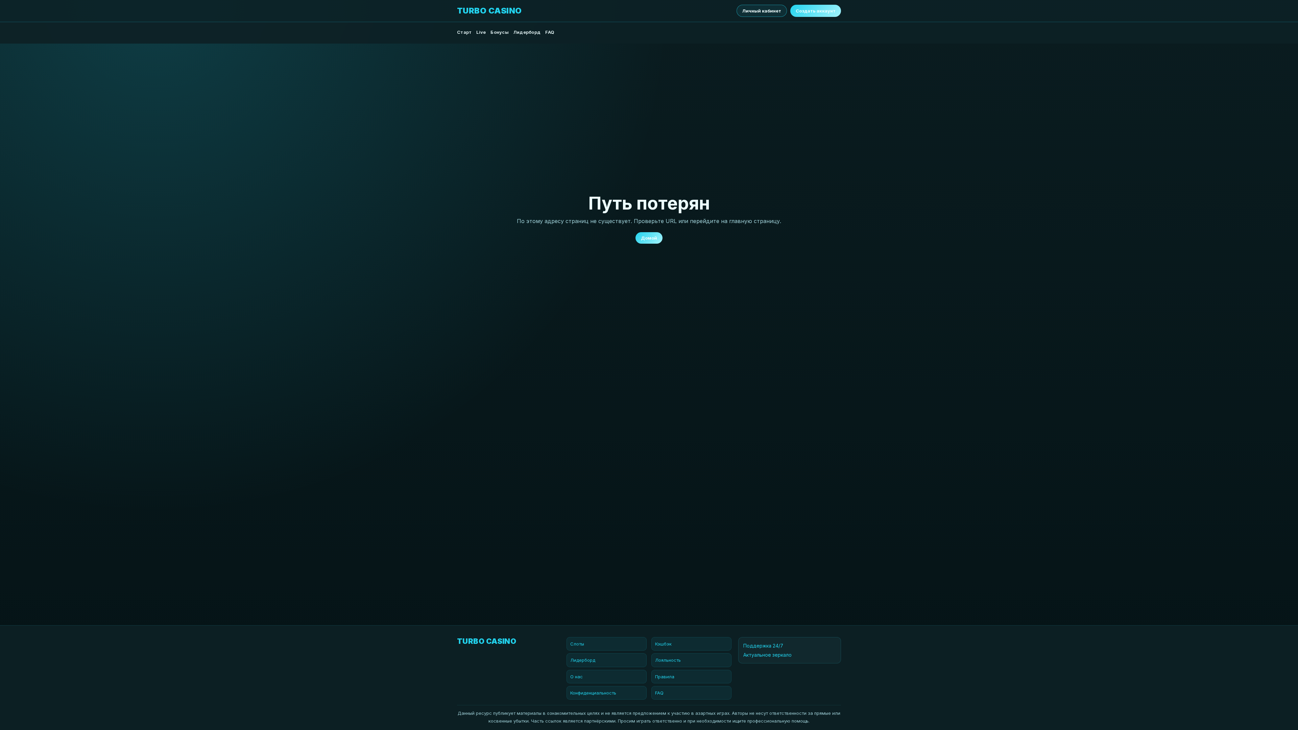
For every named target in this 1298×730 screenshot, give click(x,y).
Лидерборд (526, 32)
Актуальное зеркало (767, 655)
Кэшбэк (663, 644)
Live (481, 32)
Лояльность (668, 660)
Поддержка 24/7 (763, 646)
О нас (576, 676)
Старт (464, 32)
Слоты (577, 644)
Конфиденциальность (593, 693)
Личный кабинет (761, 11)
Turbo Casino (489, 10)
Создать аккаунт (816, 11)
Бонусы (499, 32)
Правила (664, 676)
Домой (649, 238)
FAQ (549, 32)
